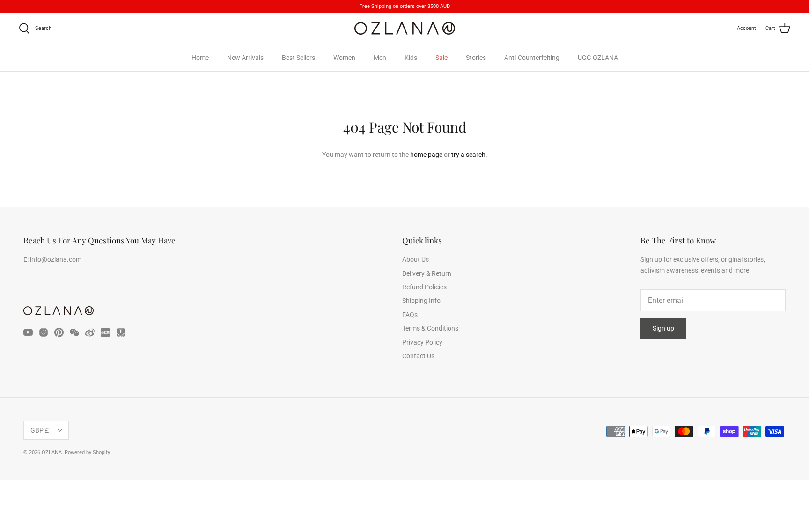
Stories (476, 57)
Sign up (663, 328)
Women (344, 57)
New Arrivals (245, 57)
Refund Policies (424, 287)
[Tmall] (120, 332)
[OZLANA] (404, 28)
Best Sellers (298, 57)
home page (426, 154)
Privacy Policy (422, 342)
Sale (441, 57)
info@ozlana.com (55, 259)
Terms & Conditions (430, 328)
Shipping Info (421, 300)
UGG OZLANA (598, 57)
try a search (468, 154)
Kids (410, 57)
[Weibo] (90, 332)
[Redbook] (105, 332)
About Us (415, 259)
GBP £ (39, 430)
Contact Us (418, 356)
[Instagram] (43, 332)
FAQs (410, 314)
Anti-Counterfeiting (531, 57)
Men (380, 57)
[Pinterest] (59, 332)
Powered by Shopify (87, 452)
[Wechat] (74, 332)
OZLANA (52, 452)
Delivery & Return (426, 273)
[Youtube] (28, 332)
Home (200, 57)
